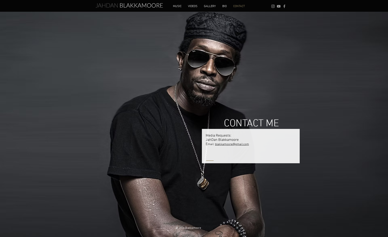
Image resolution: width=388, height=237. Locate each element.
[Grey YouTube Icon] (278, 6)
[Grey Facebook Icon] (284, 6)
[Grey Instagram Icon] (273, 6)
